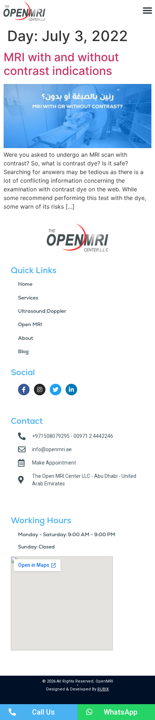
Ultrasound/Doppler (42, 311)
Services (28, 297)
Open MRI (30, 324)
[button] (147, 10)
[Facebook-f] (24, 389)
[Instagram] (39, 389)
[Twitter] (55, 389)
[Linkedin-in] (71, 389)
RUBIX (103, 689)
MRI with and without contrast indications (61, 64)
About (25, 338)
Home (25, 284)
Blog (23, 351)
